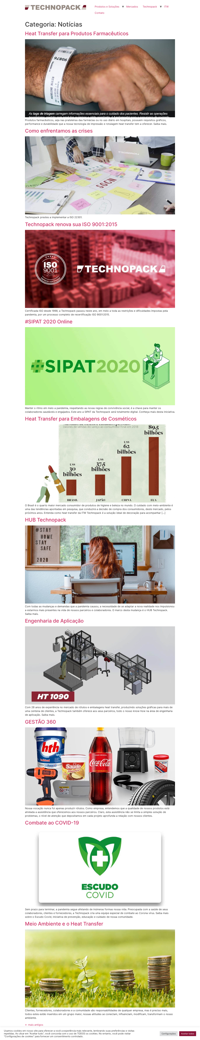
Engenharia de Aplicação (54, 621)
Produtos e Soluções (107, 6)
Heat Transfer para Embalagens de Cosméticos (81, 419)
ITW (166, 6)
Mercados (132, 6)
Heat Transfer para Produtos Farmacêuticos (76, 33)
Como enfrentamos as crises (59, 131)
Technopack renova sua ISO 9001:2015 (71, 224)
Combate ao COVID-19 (52, 823)
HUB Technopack (45, 520)
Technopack (150, 6)
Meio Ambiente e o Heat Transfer (64, 924)
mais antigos (34, 1024)
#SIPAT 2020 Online (48, 322)
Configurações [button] (169, 1033)
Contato (99, 12)
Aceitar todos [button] (187, 1033)
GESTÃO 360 (40, 722)
